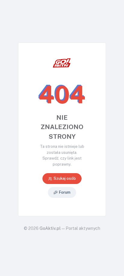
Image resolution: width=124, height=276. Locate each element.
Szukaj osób (65, 178)
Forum (64, 192)
